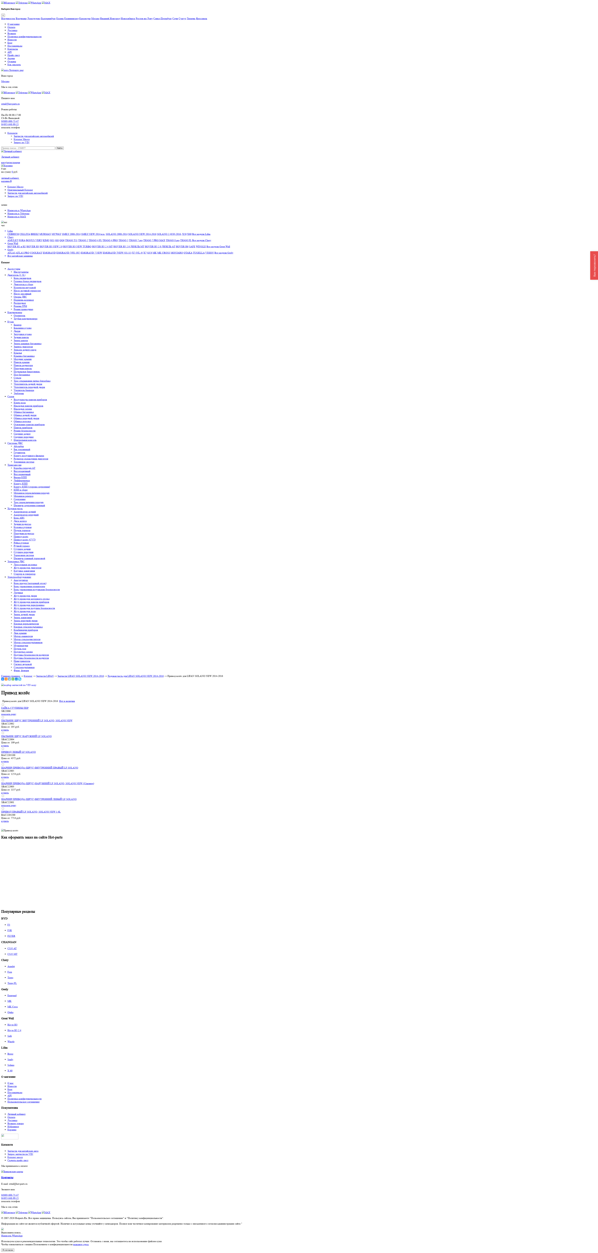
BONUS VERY (34, 240)
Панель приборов (23, 427)
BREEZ (35, 234)
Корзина (11, 1129)
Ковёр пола (20, 402)
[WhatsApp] (13, 679)
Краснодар (85, 18)
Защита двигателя (23, 346)
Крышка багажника (24, 355)
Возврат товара (15, 1123)
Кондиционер (14, 312)
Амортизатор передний (26, 514)
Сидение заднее (22, 433)
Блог (9, 42)
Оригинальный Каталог (20, 189)
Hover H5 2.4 (14, 1030)
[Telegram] (9, 679)
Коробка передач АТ (24, 468)
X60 (189, 234)
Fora (9, 971)
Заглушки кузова (23, 334)
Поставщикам (14, 45)
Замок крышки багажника (27, 343)
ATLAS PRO (22, 252)
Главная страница (10, 676)
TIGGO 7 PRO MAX (154, 240)
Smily (10, 1059)
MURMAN (45, 234)
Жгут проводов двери (25, 595)
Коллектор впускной (25, 287)
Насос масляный (22, 293)
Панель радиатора (23, 365)
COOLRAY (36, 252)
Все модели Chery (201, 240)
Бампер (17, 324)
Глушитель (19, 452)
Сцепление (20, 499)
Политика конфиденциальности (24, 36)
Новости (12, 39)
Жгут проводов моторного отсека (32, 598)
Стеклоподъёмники (24, 667)
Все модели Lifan (201, 234)
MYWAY (56, 234)
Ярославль (201, 18)
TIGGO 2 (83, 240)
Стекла (17, 377)
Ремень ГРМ (20, 306)
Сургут (182, 18)
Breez (10, 1053)
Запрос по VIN (21, 142)
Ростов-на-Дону (144, 18)
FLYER (11, 935)
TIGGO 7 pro (136, 240)
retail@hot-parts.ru (10, 103)
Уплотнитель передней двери (29, 387)
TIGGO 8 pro (173, 240)
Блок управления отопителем (29, 586)
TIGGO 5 (123, 240)
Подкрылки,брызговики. (27, 371)
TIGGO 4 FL (95, 240)
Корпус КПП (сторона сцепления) (32, 486)
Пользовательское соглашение (23, 1101)
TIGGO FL (186, 240)
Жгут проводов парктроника (29, 605)
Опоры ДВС (20, 296)
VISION (209, 252)
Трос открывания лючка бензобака (32, 380)
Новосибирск (128, 18)
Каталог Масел (22, 139)
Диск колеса (20, 520)
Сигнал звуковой (23, 664)
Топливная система (24, 461)
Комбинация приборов (26, 629)
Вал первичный (22, 474)
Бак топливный (22, 449)
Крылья (18, 352)
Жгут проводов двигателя (27, 567)
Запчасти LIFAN (45, 676)
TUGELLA (199, 252)
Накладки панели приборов (28, 405)
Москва (95, 18)
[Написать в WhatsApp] (34, 2)
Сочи (175, 18)
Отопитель (19, 315)
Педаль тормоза (22, 530)
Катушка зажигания (24, 570)
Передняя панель (23, 368)
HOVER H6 (182, 246)
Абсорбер (19, 446)
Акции (11, 58)
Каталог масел (15, 1157)
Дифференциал (22, 480)
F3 (8, 924)
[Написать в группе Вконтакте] (8, 2)
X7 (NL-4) (137, 252)
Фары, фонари (21, 670)
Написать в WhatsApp (19, 210)
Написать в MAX (16, 216)
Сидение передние (24, 436)
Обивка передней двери (26, 418)
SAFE (192, 246)
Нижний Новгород (110, 18)
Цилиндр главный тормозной (29, 558)
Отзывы (11, 61)
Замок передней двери (26, 620)
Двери (17, 331)
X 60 (9, 1070)
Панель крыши (22, 362)
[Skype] (19, 679)
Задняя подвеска (22, 524)
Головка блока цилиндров (27, 281)
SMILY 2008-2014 (71, 234)
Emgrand (12, 995)
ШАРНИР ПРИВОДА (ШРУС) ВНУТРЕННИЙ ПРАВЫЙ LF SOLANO (39, 767)
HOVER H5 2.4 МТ (102, 246)
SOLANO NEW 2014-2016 (142, 234)
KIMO (46, 240)
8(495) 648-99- (10, 124)
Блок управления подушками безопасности (37, 589)
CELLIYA (25, 234)
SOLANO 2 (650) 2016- (169, 234)
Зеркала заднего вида (25, 349)
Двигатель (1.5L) (16, 275)
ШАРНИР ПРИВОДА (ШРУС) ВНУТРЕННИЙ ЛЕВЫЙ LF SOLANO (39, 799)
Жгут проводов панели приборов (31, 601)
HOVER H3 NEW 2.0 (51, 246)
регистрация (13, 162)
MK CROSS (163, 252)
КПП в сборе (21, 489)
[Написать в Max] (46, 2)
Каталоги (12, 133)
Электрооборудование (19, 577)
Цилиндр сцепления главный (29, 505)
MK (155, 252)
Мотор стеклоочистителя (27, 639)
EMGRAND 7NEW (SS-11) (117, 252)
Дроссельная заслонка (25, 564)
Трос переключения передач (28, 502)
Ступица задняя (22, 548)
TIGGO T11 (71, 240)
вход (3, 162)
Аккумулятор (21, 580)
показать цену (8, 714)
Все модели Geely (223, 252)
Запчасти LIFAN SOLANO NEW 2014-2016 (80, 676)
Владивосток (8, 18)
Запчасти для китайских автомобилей (34, 136)
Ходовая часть (15, 508)
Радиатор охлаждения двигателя (31, 458)
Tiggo (10, 977)
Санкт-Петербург (162, 18)
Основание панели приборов (29, 424)
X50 (184, 234)
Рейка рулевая (21, 542)
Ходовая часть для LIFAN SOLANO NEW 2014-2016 (136, 676)
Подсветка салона (23, 651)
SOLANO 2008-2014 (117, 234)
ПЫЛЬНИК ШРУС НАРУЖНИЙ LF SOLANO (26, 736)
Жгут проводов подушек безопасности (34, 608)
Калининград (71, 18)
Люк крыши (20, 633)
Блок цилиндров (22, 278)
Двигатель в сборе (23, 284)
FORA (22, 240)
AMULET (12, 240)
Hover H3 (12, 1024)
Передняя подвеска (24, 533)
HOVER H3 (32, 246)
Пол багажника (22, 374)
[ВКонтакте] (2, 679)
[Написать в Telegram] (22, 2)
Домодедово (33, 18)
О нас (10, 1083)
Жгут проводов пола (25, 611)
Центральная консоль (25, 440)
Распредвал (20, 303)
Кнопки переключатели (26, 623)
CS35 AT (12, 948)
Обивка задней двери (25, 415)
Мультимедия (21, 645)
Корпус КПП (21, 483)
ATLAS (11, 252)
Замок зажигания (23, 617)
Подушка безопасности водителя (31, 654)
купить (5, 729)
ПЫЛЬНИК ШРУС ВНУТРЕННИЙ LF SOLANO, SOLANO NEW (36, 720)
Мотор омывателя (23, 636)
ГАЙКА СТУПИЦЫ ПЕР (14, 707)
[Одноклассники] (6, 679)
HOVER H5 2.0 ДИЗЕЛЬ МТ (128, 246)
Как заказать (14, 64)
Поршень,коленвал (24, 299)
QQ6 (61, 240)
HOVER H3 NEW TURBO (77, 246)
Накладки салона (23, 408)
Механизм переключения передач (31, 492)
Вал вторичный (22, 471)
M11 (52, 240)
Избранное (13, 1126)
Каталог (28, 676)
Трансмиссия (14, 464)
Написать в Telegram (18, 213)
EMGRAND (49, 252)
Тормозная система (24, 555)
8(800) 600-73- (10, 121)
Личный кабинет (10, 156)
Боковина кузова (22, 327)
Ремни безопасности (25, 430)
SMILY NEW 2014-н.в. (93, 234)
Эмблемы (19, 393)
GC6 (149, 252)
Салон (10, 396)
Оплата (11, 27)
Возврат (11, 33)
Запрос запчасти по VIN (20, 1154)
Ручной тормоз (22, 545)
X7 (145, 252)
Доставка (12, 30)
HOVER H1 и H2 (16, 246)
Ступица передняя (23, 552)
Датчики (18, 592)
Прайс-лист (13, 55)
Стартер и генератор (25, 573)
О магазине (13, 24)
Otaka (10, 1012)
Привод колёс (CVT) (25, 539)
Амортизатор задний (25, 511)
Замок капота (21, 340)
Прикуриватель (22, 661)
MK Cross (12, 1006)
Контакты (12, 48)
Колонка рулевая (22, 527)
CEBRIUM (13, 234)
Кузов (10, 321)
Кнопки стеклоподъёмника (28, 626)
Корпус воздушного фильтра (29, 455)
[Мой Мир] (16, 679)
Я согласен (7, 1250)
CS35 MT (12, 954)
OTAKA (188, 252)
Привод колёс (21, 536)
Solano (10, 1065)
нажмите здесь (81, 1244)
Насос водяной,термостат (27, 290)
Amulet (11, 966)
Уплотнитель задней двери (28, 383)
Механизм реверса (23, 496)
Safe (9, 1035)
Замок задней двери (24, 614)
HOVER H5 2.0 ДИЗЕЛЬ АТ (160, 246)
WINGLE (201, 246)
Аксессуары (13, 268)
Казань (60, 18)
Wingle (10, 1041)
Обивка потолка (22, 421)
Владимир (21, 18)
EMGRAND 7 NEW (91, 252)
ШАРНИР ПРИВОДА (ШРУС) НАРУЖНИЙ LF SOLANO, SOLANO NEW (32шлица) (47, 783)
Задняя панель (21, 337)
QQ (57, 240)
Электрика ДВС (16, 561)
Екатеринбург (48, 18)
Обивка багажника (24, 412)
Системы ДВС (15, 443)
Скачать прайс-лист (17, 1160)
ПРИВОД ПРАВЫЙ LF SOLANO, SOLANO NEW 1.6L (31, 811)
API (9, 52)
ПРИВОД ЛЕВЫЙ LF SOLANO (18, 751)
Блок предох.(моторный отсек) (30, 583)
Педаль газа (20, 648)
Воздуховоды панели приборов (30, 399)
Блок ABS (19, 517)
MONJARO (177, 252)
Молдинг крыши (23, 359)
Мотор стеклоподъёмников (28, 642)
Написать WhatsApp (12, 1235)
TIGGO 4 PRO (110, 240)
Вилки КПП (20, 477)
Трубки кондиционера (25, 318)
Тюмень (191, 18)
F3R (9, 930)
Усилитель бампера (24, 390)
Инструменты (21, 271)
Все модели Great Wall (218, 246)
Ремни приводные (23, 309)
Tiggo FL (12, 983)
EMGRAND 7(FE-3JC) (68, 252)
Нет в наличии (67, 701)
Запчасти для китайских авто (22, 1150)
